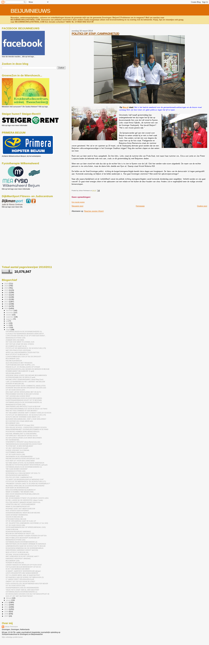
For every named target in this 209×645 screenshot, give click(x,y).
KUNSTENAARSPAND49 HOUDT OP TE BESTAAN (24, 400)
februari (9, 598)
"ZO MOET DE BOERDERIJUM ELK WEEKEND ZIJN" (25, 479)
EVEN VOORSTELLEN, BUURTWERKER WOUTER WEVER (27, 583)
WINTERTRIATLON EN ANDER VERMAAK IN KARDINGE (26, 544)
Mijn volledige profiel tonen (12, 637)
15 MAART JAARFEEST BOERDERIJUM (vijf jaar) (23, 571)
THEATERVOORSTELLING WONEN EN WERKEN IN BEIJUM (27, 369)
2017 (6, 302)
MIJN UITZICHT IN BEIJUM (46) (17, 552)
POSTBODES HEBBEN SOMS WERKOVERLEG (23, 431)
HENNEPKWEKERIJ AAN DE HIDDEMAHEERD (22, 588)
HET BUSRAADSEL (12, 440)
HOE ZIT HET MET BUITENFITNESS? (19, 596)
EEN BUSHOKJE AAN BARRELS (17, 475)
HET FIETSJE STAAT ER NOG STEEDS (20, 344)
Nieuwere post (77, 206)
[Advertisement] (14, 223)
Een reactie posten (78, 202)
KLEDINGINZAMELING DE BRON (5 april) (20, 377)
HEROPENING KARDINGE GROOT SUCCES (22, 550)
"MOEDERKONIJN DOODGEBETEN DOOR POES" (24, 444)
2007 (6, 616)
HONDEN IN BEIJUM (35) (15, 383)
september (10, 317)
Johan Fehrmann (11, 627)
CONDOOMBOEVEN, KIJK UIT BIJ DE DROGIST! (23, 356)
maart (8, 329)
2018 (6, 299)
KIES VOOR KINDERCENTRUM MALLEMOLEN (22, 494)
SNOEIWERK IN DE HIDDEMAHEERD (19, 456)
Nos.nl (125, 107)
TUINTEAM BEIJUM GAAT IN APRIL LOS (20, 365)
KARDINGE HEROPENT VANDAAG (18, 558)
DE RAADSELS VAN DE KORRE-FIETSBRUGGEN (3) (25, 577)
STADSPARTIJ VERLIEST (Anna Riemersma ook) (23, 442)
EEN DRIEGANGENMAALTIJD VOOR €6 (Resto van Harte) (26, 408)
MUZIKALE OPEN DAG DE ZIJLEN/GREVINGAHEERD (25, 486)
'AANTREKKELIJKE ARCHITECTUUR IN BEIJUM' (23, 406)
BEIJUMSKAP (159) (12, 561)
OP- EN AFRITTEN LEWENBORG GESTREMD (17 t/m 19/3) (27, 523)
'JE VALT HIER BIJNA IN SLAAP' (17, 448)
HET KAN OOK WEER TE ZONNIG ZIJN (20, 342)
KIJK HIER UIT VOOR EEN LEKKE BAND (20, 461)
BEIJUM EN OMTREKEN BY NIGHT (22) (20, 533)
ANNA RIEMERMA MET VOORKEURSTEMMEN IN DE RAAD (27, 429)
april (7, 327)
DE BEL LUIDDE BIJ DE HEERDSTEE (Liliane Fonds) (24, 500)
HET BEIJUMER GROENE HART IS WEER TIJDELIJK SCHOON (28, 413)
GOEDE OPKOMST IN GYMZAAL (17, 450)
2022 (6, 290)
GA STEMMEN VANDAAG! (15, 452)
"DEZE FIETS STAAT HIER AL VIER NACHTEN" (22, 590)
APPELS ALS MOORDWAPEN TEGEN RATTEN (22, 352)
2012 (6, 605)
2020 (6, 295)
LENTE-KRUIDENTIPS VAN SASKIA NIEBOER (22, 573)
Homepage (140, 206)
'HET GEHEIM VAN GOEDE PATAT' (18, 396)
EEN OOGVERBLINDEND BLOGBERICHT (21, 490)
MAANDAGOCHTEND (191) (15, 540)
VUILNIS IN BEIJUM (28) (14, 517)
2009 (6, 611)
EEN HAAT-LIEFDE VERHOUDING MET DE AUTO (23, 392)
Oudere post (202, 206)
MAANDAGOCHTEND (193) (15, 404)
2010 (6, 609)
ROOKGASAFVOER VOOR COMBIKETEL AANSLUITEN (25, 386)
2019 (6, 297)
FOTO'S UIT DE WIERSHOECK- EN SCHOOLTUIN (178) (26, 415)
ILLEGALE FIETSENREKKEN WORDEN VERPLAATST (25, 334)
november (10, 312)
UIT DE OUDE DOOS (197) (15, 390)
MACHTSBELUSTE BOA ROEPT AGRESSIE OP (22, 538)
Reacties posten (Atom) (94, 211)
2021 (6, 292)
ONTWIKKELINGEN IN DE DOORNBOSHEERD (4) (24, 402)
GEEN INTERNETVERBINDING (17, 515)
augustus (9, 319)
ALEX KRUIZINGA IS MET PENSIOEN (19, 363)
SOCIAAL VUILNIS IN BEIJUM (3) (17, 554)
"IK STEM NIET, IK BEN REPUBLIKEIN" (19, 446)
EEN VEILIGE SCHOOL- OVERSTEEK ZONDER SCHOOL (26, 427)
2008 (6, 614)
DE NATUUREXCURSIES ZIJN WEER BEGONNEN (24, 438)
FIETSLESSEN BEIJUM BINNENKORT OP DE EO (23, 567)
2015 (6, 306)
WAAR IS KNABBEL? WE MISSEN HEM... (20, 492)
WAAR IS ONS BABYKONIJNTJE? (18, 506)
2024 (6, 286)
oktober (9, 315)
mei (7, 325)
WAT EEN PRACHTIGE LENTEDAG (18, 350)
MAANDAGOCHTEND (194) (15, 338)
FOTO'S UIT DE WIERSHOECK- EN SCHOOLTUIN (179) (26, 348)
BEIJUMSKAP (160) (12, 496)
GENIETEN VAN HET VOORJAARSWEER (20, 504)
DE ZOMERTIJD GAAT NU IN (16, 346)
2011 (6, 607)
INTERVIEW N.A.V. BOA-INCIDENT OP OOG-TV (23, 473)
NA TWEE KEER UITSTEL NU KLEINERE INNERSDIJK (25, 463)
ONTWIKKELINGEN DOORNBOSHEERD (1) (21, 592)
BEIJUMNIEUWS (30, 11)
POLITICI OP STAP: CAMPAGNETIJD (95, 33)
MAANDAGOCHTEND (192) (15, 471)
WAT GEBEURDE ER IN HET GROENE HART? (22, 556)
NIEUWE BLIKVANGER (14, 361)
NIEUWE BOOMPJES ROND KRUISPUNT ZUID (23, 458)
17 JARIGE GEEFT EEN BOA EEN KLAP (20, 579)
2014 (6, 308)
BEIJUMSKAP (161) (12, 423)
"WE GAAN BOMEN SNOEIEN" (17, 469)
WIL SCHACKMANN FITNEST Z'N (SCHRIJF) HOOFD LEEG (27, 498)
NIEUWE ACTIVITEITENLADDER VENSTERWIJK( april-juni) (26, 465)
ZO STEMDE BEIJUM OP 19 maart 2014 (20, 425)
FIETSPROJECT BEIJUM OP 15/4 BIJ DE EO (22, 435)
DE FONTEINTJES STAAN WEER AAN (19, 421)
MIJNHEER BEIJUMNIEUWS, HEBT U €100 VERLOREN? (26, 419)
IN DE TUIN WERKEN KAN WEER (18, 569)
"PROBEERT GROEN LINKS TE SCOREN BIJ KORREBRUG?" (28, 483)
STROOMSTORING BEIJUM (16, 519)
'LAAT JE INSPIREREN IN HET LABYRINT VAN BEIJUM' (25, 381)
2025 (6, 283)
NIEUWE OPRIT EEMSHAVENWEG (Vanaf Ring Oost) (24, 379)
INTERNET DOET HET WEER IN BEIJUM (20, 508)
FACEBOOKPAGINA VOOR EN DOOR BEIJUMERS (24, 398)
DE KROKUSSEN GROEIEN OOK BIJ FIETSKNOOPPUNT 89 (27, 594)
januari (8, 600)
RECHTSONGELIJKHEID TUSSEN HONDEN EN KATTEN (26, 535)
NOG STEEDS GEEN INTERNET (17, 510)
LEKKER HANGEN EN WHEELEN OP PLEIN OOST (24, 565)
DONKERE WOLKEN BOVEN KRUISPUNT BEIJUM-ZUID (26, 388)
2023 (6, 288)
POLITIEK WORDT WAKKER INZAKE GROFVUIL (23, 502)
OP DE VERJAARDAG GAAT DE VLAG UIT (21, 521)
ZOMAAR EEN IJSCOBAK (15, 340)
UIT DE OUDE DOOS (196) (15, 454)
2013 (6, 602)
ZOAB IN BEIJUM (12, 529)
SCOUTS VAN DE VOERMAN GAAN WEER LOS (23, 417)
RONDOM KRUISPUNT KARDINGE (18, 531)
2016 (6, 304)
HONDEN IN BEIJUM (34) (15, 563)
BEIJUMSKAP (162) (12, 358)
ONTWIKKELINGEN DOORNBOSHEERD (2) (21, 542)
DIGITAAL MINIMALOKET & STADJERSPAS (21, 434)
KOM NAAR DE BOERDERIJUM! (17, 488)
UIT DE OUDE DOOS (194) (15, 585)
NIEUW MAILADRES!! (13, 373)
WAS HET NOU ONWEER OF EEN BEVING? (21, 410)
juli (7, 321)
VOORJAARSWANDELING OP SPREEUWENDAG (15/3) (26, 527)
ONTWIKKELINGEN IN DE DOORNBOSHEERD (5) (24, 331)
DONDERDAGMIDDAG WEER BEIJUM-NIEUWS (23, 513)
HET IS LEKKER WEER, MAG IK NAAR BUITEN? (23, 575)
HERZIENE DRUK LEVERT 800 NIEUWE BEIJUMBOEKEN (26, 375)
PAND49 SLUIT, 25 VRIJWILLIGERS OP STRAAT (23, 367)
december (10, 310)
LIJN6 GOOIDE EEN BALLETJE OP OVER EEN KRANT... (26, 336)
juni (7, 323)
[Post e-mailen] (98, 190)
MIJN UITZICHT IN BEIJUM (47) (17, 354)
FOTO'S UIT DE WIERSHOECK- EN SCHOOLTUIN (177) (26, 481)
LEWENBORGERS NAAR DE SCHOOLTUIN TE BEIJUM (25, 546)
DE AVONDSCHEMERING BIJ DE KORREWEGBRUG (25, 548)
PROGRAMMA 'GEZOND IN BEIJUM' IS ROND (22, 394)
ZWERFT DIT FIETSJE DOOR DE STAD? (20, 581)
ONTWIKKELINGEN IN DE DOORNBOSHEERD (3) (24, 467)
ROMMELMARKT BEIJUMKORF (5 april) (20, 371)
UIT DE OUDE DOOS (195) (15, 525)
